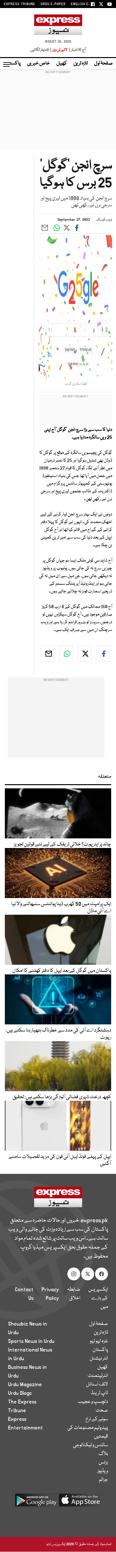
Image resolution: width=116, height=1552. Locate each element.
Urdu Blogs (20, 1393)
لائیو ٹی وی (59, 50)
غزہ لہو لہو (99, 1341)
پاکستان (13, 63)
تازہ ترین (80, 63)
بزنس (103, 1462)
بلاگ (103, 1454)
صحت (102, 1410)
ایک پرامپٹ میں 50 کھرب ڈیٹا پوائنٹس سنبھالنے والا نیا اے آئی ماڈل (61, 907)
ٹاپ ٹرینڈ (99, 1393)
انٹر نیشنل (99, 1358)
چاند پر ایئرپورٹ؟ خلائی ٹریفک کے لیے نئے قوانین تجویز (62, 844)
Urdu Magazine (25, 1384)
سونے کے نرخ (96, 1419)
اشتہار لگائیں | (41, 50)
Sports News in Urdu (31, 1341)
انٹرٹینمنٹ (98, 1376)
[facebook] (103, 654)
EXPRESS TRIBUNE (19, 4)
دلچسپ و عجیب (93, 1402)
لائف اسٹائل (97, 1384)
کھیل (61, 63)
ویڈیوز (102, 1471)
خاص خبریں (38, 63)
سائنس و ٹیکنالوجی (90, 1445)
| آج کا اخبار (77, 50)
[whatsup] (66, 654)
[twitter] (85, 654)
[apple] (80, 1502)
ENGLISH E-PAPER (86, 4)
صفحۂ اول (103, 63)
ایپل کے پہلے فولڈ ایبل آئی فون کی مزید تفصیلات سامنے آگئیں (60, 1160)
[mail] (48, 654)
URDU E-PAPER (53, 4)
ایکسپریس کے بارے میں (98, 1298)
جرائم (103, 1480)
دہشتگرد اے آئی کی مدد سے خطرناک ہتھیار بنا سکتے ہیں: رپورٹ (58, 1034)
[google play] (36, 1502)
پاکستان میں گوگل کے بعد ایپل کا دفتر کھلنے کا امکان (61, 971)
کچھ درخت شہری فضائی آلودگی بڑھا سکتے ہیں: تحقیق (62, 1097)
